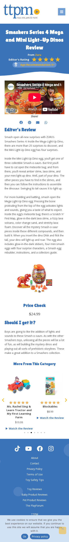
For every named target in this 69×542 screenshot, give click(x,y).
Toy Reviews (34, 489)
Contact (34, 463)
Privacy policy (40, 536)
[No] (62, 530)
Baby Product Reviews (34, 494)
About (34, 458)
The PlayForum (34, 505)
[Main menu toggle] (62, 12)
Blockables (50, 406)
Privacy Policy (34, 469)
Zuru (38, 55)
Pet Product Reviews (34, 500)
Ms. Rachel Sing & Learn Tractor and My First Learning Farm (19, 412)
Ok (24, 536)
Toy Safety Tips (34, 480)
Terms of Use (34, 474)
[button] (21, 122)
